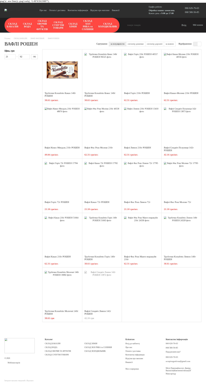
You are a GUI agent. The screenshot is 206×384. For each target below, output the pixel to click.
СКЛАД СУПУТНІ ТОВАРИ (58, 25)
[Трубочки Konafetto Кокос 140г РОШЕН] (102, 71)
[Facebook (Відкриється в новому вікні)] (127, 10)
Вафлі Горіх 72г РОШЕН (57, 202)
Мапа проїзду (171, 374)
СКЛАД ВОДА (27, 25)
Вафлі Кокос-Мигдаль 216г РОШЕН (62, 147)
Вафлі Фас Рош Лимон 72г (137, 202)
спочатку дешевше (136, 44)
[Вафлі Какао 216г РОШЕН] (62, 234)
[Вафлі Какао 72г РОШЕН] (102, 179)
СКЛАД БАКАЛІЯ (12, 25)
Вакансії (115, 10)
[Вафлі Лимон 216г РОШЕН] (141, 125)
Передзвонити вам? (173, 352)
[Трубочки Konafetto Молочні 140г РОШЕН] (62, 288)
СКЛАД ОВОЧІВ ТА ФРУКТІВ (42, 25)
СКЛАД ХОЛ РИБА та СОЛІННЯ (87, 25)
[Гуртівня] (20, 345)
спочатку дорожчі (154, 44)
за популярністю (118, 44)
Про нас (43, 10)
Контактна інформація (78, 10)
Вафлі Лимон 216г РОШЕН (137, 147)
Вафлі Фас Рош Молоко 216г (98, 147)
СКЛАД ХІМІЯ (72, 25)
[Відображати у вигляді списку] (199, 44)
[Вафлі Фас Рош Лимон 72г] (141, 179)
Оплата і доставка (57, 10)
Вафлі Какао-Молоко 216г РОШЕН (181, 93)
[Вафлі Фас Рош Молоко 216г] (102, 125)
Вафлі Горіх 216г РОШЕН (137, 93)
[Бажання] (172, 25)
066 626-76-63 (192, 8)
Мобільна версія (13, 363)
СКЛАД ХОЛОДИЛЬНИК (107, 25)
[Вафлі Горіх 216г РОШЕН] (141, 71)
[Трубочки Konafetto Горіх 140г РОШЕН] (102, 234)
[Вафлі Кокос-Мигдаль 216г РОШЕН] (62, 125)
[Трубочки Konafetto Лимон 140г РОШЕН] (181, 234)
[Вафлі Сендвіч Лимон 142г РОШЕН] (102, 288)
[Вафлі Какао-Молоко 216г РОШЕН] (181, 71)
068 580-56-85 (192, 12)
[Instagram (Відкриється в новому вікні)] (123, 10)
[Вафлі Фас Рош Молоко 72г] (181, 179)
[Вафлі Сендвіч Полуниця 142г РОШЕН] (181, 125)
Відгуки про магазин (99, 10)
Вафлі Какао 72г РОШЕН (96, 202)
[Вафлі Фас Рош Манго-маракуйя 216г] (141, 234)
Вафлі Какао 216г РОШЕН (58, 256)
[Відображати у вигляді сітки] (195, 44)
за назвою (170, 44)
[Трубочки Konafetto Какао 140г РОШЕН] (62, 71)
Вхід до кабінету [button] (132, 343)
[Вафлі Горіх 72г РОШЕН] (62, 179)
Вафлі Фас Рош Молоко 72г (177, 202)
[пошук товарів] (124, 25)
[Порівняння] (166, 25)
